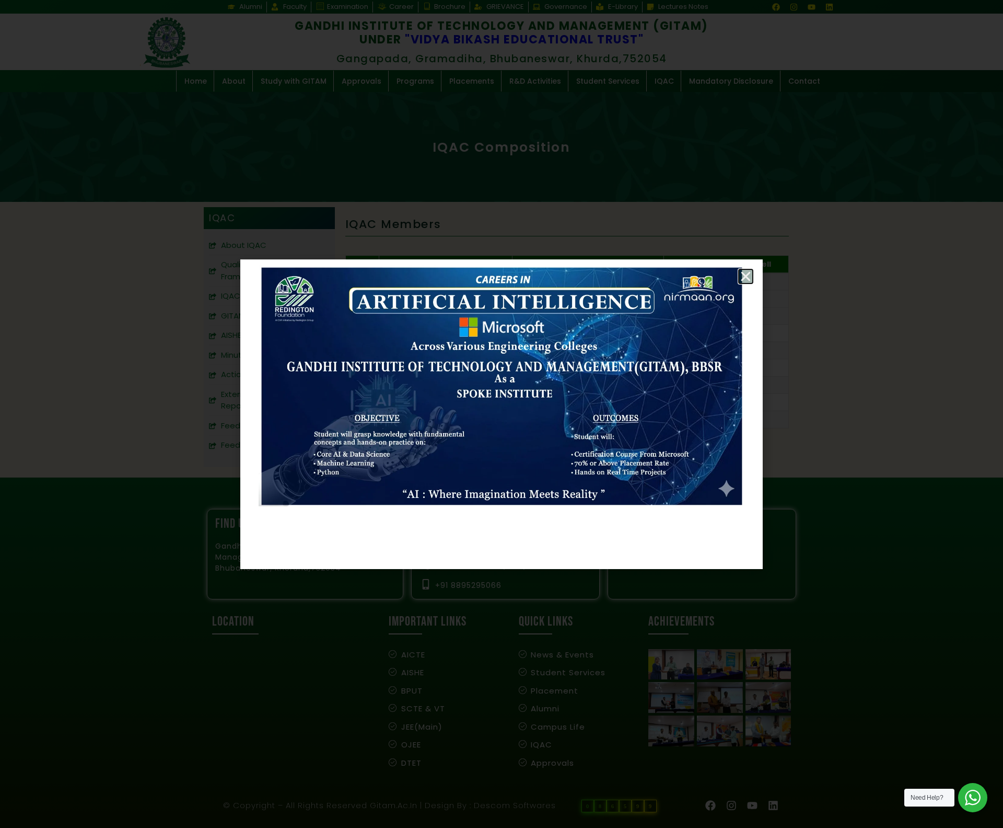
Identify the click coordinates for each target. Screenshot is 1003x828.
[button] (745, 276)
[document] (501, 414)
